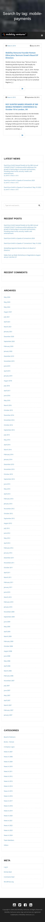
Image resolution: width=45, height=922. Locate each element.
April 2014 (7, 445)
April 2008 (7, 666)
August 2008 (8, 651)
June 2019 (7, 366)
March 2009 (7, 636)
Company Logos (9, 747)
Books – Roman (9, 742)
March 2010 (7, 597)
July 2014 (7, 435)
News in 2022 (8, 825)
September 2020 (9, 341)
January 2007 (8, 715)
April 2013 (7, 494)
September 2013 (9, 479)
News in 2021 (8, 820)
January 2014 (8, 459)
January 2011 (8, 587)
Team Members (9, 840)
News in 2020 (8, 816)
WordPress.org (9, 882)
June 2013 (7, 484)
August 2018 (8, 381)
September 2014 (9, 430)
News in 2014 (11, 46)
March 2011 (7, 577)
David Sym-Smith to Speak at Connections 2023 (19, 238)
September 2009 (9, 617)
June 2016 (7, 396)
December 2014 (9, 415)
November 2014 (9, 420)
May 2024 (7, 297)
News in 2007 (8, 752)
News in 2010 (8, 766)
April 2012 (7, 543)
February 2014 (8, 454)
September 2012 (9, 518)
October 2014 (8, 425)
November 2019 (9, 361)
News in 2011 (8, 771)
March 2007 (7, 705)
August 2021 (8, 312)
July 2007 (7, 686)
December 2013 (9, 464)
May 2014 (7, 440)
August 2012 (8, 523)
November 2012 (9, 509)
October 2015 (8, 410)
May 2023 (7, 302)
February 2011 (8, 582)
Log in (6, 867)
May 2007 (7, 695)
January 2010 (8, 607)
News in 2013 (8, 781)
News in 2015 (8, 791)
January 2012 (8, 553)
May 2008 (7, 661)
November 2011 (9, 563)
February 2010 (8, 602)
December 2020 (9, 336)
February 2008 (8, 676)
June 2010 (7, 592)
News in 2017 (8, 801)
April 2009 (7, 632)
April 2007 (7, 700)
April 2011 (7, 572)
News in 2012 (11, 97)
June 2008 (7, 656)
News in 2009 (8, 762)
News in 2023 (8, 830)
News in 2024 (8, 835)
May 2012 (7, 538)
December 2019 (9, 356)
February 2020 (8, 346)
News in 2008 (8, 757)
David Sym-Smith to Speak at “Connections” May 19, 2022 (22, 243)
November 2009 (9, 612)
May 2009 (7, 627)
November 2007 (9, 681)
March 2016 (7, 405)
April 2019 (7, 371)
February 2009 (8, 641)
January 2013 (8, 504)
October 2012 (8, 513)
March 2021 (7, 327)
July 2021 (7, 317)
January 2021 (8, 332)
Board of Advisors (9, 737)
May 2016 (7, 400)
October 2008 (8, 646)
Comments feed (9, 877)
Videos (6, 845)
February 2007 (8, 710)
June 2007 (7, 690)
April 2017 (7, 391)
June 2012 (7, 533)
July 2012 (7, 528)
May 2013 (7, 489)
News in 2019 (8, 811)
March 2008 (7, 671)
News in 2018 (8, 806)
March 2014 (7, 450)
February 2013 (8, 499)
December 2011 (9, 558)
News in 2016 (8, 796)
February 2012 (8, 548)
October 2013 (8, 474)
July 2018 (7, 386)
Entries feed (8, 872)
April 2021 (7, 322)
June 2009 (7, 622)
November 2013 (9, 469)
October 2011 (8, 568)
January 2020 (8, 351)
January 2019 (8, 376)
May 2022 (7, 307)
